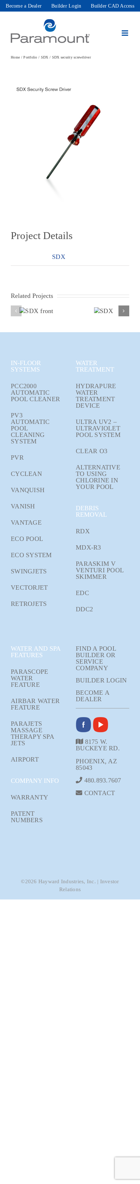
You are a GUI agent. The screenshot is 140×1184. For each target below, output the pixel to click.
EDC (82, 593)
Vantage (26, 522)
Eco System (31, 555)
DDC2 (84, 609)
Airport (25, 759)
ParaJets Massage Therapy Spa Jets (32, 733)
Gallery (46, 311)
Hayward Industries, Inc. (67, 881)
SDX (58, 256)
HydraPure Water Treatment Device (96, 396)
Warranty (29, 797)
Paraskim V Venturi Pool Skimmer (99, 570)
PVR (17, 457)
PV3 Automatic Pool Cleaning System (30, 428)
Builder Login (101, 680)
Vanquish (28, 490)
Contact (98, 792)
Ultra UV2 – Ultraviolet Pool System (98, 428)
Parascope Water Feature (29, 678)
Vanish (23, 506)
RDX (83, 531)
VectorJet (29, 587)
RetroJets (29, 603)
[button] (16, 310)
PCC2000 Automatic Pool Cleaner (35, 392)
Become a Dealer (92, 695)
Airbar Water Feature (35, 704)
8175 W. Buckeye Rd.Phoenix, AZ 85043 (98, 754)
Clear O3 (91, 451)
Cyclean (26, 473)
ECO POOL (27, 538)
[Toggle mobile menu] (125, 33)
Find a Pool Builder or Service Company (96, 658)
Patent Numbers (27, 816)
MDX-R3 (88, 547)
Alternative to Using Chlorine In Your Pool (98, 477)
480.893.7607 (101, 780)
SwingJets (29, 571)
